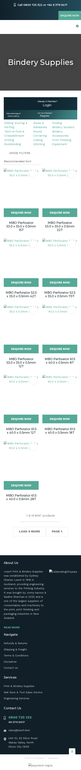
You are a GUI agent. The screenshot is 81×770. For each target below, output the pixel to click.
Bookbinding (12, 144)
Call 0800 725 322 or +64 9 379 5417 (42, 5)
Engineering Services (16, 698)
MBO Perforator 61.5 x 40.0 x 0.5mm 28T (21, 497)
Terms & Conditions (16, 655)
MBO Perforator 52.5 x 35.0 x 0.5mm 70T (59, 294)
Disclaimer (10, 661)
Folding (57, 123)
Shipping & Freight (15, 649)
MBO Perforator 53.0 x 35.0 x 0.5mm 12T (21, 362)
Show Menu (6, 27)
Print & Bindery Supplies (19, 686)
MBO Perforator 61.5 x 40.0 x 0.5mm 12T (21, 430)
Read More (12, 627)
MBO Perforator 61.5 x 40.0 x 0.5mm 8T (60, 360)
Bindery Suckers (63, 127)
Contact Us (11, 667)
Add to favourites (33, 174)
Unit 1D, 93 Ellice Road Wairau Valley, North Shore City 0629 (22, 742)
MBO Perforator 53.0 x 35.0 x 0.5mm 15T (21, 226)
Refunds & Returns (15, 643)
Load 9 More (29, 531)
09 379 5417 (16, 722)
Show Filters (19, 153)
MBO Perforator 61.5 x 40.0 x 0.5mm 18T (60, 430)
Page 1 (57, 531)
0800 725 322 (20, 717)
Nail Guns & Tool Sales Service (23, 692)
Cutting (38, 140)
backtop (72, 751)
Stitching (39, 144)
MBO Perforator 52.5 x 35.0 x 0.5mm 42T (21, 294)
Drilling (9, 140)
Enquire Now (69, 15)
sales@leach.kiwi (19, 730)
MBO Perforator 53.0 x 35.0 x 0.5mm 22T (60, 226)
